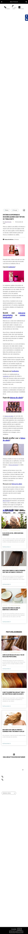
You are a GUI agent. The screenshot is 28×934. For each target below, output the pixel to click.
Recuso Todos (19, 931)
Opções (19, 929)
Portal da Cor (14, 8)
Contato (22, 8)
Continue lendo (6, 547)
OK (22, 770)
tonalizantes (11, 267)
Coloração (15, 210)
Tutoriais (8, 713)
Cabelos (8, 8)
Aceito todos (12, 931)
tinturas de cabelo (16, 397)
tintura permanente (13, 465)
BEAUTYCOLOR (8, 222)
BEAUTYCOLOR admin (15, 530)
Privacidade (13, 929)
